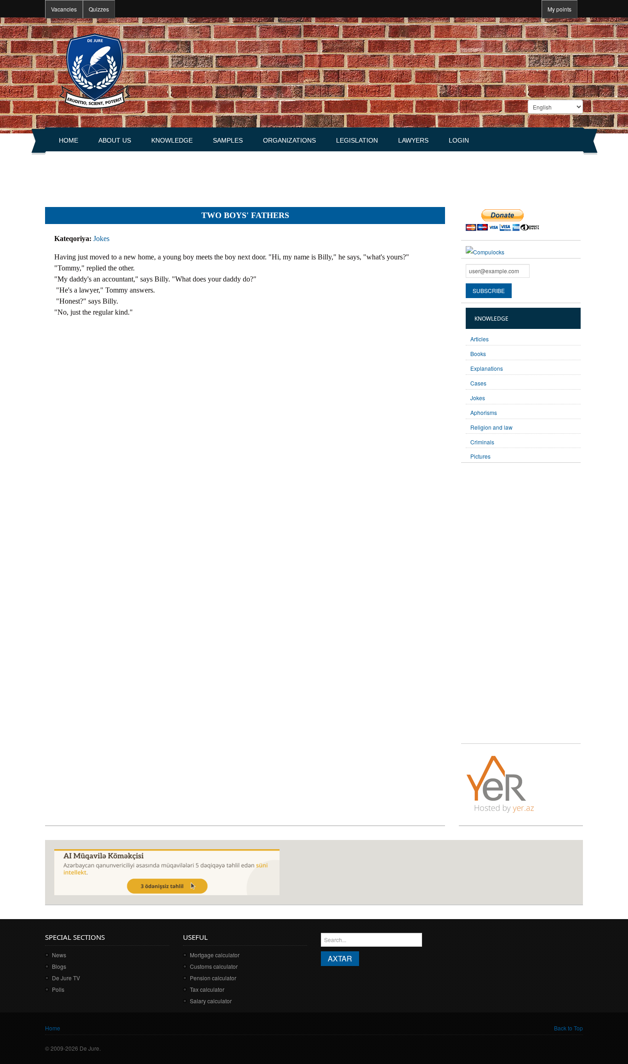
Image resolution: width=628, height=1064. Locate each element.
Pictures (480, 456)
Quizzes (99, 9)
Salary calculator (211, 1001)
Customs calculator (214, 966)
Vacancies (64, 9)
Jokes (101, 238)
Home (68, 140)
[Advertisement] (212, 175)
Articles (479, 339)
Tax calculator (207, 989)
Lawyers (413, 140)
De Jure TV (66, 978)
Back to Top (568, 1028)
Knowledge (172, 140)
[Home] (94, 70)
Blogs (59, 966)
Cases (478, 383)
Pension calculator (213, 978)
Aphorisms (483, 412)
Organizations (289, 140)
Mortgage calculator (215, 955)
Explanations (486, 368)
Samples (228, 140)
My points (559, 9)
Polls (58, 989)
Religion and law (491, 427)
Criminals (482, 442)
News (59, 955)
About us (114, 140)
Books (478, 353)
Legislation (357, 140)
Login (459, 140)
